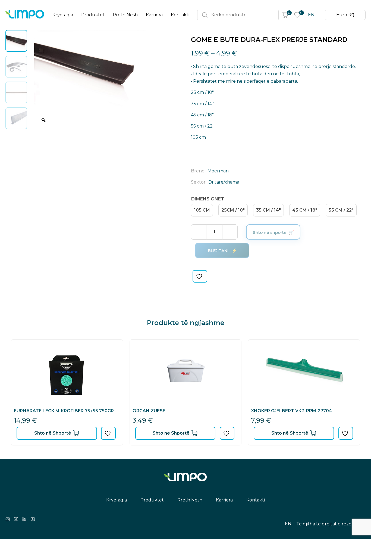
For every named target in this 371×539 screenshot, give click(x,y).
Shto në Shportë (52, 433)
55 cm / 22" (341, 210)
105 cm (202, 210)
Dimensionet (207, 199)
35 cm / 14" (268, 210)
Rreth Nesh (125, 14)
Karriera (154, 14)
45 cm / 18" (304, 210)
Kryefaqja (62, 14)
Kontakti (180, 14)
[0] (285, 15)
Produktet (93, 14)
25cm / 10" (233, 210)
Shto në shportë (270, 232)
